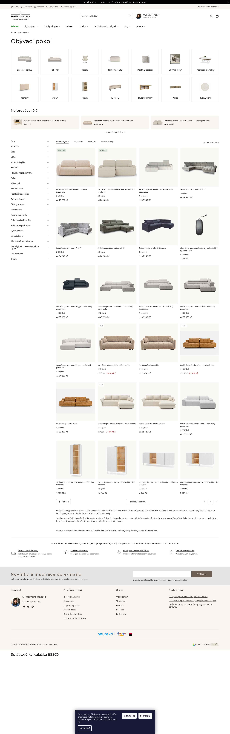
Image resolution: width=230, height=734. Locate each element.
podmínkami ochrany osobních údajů (172, 580)
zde (79, 722)
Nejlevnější (78, 141)
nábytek (24, 606)
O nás (16, 7)
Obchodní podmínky (72, 614)
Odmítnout (129, 716)
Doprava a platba (70, 7)
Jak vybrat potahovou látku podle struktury (188, 596)
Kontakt (119, 605)
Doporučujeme (62, 141)
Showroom (28, 7)
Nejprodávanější (107, 141)
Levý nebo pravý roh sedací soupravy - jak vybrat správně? (191, 605)
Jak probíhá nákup (71, 597)
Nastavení (85, 728)
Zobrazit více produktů (114, 132)
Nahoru (65, 501)
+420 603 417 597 (150, 15)
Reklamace (68, 601)
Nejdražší (92, 141)
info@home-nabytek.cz (36, 597)
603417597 (32, 606)
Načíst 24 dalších (137, 501)
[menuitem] (16, 26)
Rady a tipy (53, 7)
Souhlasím (145, 716)
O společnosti (122, 597)
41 (217, 501)
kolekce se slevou (137, 2)
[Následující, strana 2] (210, 501)
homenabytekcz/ (28, 606)
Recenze (40, 7)
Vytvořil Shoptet (201, 644)
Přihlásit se (202, 574)
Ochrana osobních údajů (74, 618)
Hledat (130, 16)
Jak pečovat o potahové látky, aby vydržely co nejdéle (192, 600)
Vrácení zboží (69, 609)
